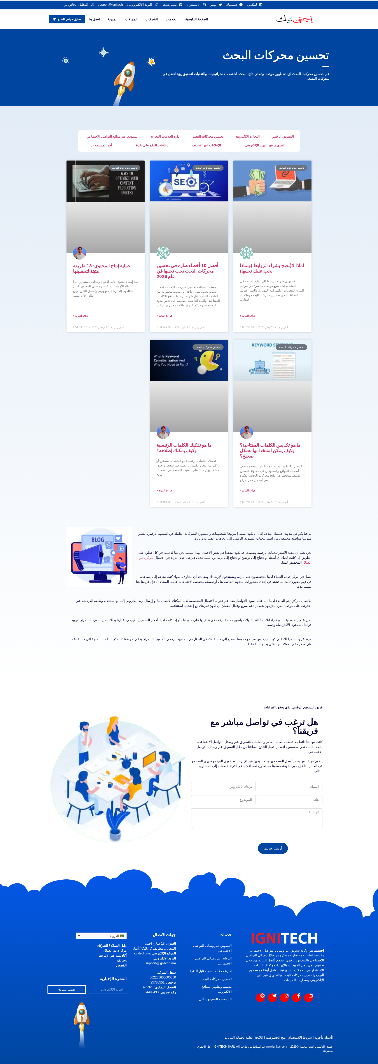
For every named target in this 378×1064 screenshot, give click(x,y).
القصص (121, 965)
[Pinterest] (260, 997)
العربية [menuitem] (114, 936)
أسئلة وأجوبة (323, 1037)
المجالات (131, 19)
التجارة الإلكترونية (247, 136)
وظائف (122, 960)
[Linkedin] (308, 997)
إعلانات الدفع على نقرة (152, 145)
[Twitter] (272, 997)
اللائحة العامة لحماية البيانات (243, 1037)
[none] (101, 936)
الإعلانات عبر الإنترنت (206, 145)
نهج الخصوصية (276, 1037)
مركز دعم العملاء (115, 950)
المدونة (112, 19)
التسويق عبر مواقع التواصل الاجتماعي (112, 136)
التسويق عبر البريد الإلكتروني (265, 145)
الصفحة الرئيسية (196, 19)
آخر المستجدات (101, 145)
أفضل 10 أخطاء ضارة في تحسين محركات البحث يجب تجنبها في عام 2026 (188, 271)
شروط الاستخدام (300, 1037)
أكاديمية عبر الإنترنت (113, 955)
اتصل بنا (94, 19)
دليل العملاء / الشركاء (112, 945)
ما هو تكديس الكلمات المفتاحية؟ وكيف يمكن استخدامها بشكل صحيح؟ (270, 450)
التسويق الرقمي (282, 136)
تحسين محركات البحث (208, 136)
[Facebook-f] (296, 997)
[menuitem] (101, 936)
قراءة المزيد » (248, 315)
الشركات (151, 19)
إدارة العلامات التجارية (165, 136)
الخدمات (171, 19)
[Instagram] (284, 997)
